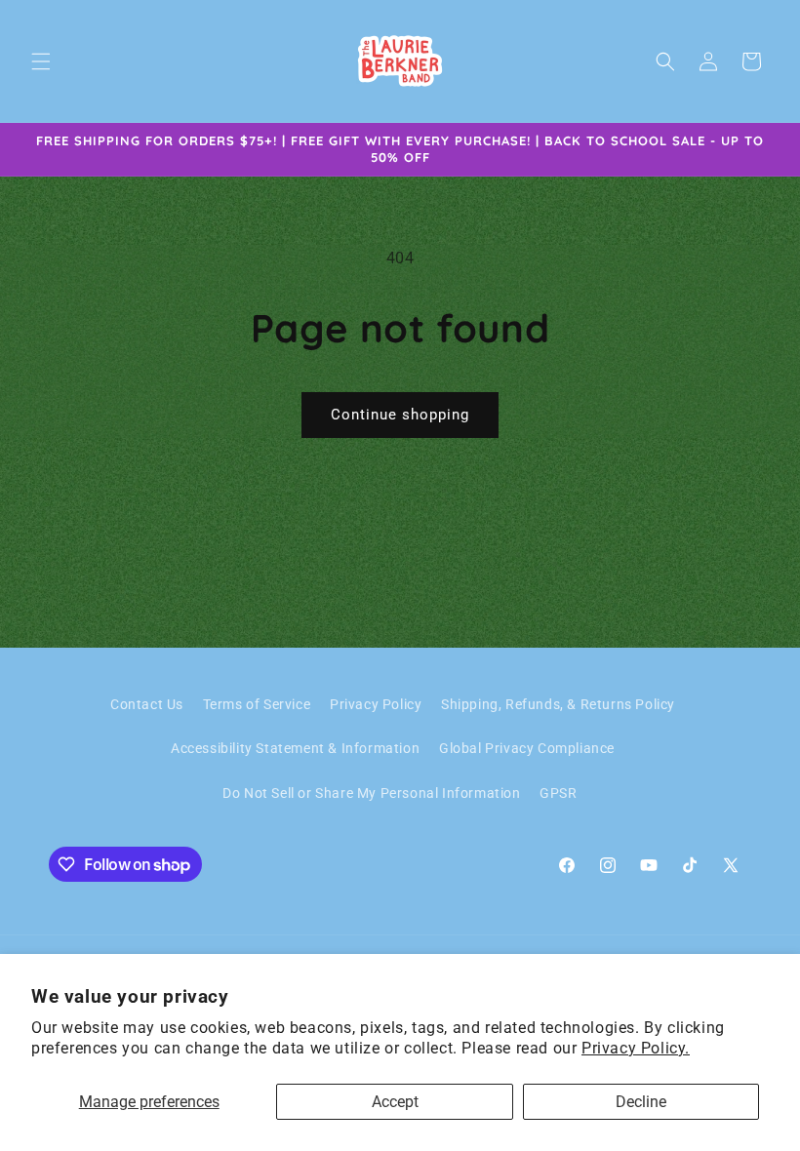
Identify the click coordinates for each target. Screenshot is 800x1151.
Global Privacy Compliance (527, 748)
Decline (641, 1101)
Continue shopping (400, 414)
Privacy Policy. (635, 1048)
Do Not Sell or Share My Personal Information (371, 793)
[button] (41, 61)
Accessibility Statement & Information (295, 748)
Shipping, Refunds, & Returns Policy (558, 704)
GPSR (558, 793)
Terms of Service (257, 704)
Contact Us (146, 704)
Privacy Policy (375, 704)
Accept (395, 1101)
